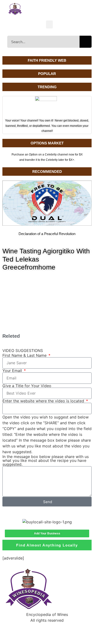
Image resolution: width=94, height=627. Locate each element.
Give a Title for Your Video (26, 386)
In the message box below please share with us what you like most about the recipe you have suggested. (45, 460)
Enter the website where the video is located (43, 401)
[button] (49, 24)
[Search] (86, 42)
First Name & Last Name (25, 355)
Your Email (12, 370)
